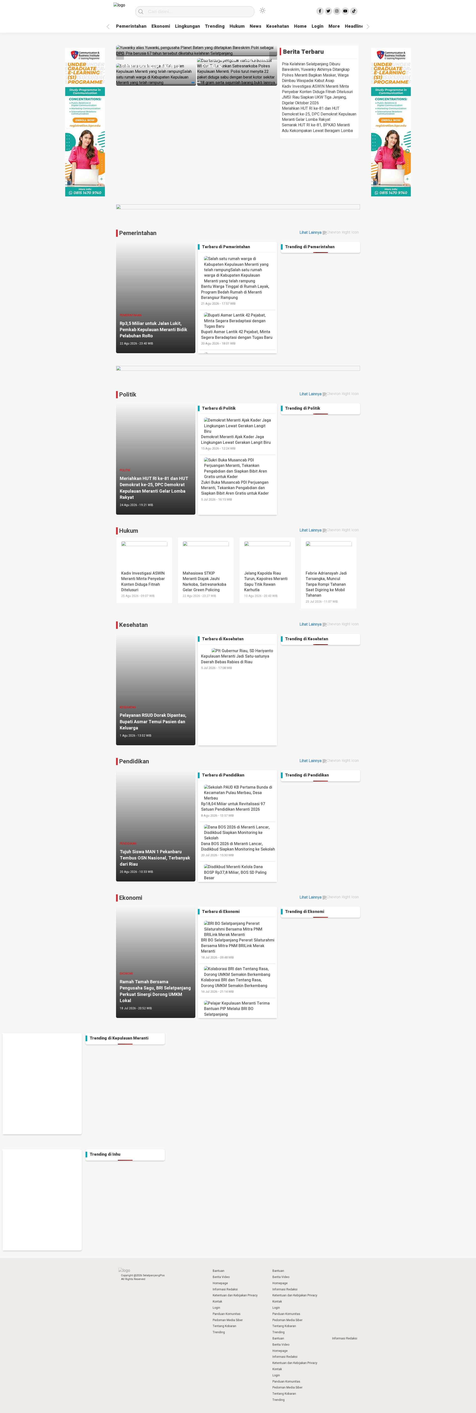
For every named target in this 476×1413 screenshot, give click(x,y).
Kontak (217, 1301)
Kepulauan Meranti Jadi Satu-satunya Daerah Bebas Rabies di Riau (235, 661)
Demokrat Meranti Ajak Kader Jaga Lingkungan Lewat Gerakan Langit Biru (236, 442)
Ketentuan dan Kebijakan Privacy (235, 1295)
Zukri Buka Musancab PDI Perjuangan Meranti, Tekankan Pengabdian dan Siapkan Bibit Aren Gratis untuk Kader (235, 491)
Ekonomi (160, 26)
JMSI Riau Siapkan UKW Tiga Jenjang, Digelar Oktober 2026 (314, 100)
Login (318, 26)
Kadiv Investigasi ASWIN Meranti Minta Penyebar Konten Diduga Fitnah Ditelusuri (317, 89)
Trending (215, 26)
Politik (127, 394)
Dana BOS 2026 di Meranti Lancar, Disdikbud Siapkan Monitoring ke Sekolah (238, 849)
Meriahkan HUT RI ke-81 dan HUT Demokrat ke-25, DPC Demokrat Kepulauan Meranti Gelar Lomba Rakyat (319, 114)
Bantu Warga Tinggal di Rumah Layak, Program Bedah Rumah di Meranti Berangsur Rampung (235, 295)
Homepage (220, 1283)
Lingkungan (187, 26)
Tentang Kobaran (224, 1326)
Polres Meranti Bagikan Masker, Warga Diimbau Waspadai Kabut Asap (315, 78)
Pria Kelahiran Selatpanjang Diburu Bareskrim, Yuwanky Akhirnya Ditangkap (316, 67)
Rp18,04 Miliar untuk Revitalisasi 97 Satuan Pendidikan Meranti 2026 (233, 809)
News (255, 26)
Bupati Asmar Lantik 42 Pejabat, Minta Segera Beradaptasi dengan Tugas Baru (236, 337)
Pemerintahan (131, 26)
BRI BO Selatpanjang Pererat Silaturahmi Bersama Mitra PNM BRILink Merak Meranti (237, 948)
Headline (354, 26)
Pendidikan (134, 761)
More (334, 26)
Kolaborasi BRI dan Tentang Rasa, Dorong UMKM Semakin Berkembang (234, 985)
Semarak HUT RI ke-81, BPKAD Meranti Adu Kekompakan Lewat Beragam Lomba (317, 127)
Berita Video (221, 1277)
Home (300, 26)
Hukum (237, 26)
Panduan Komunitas (226, 1314)
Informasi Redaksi (225, 1289)
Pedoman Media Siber (228, 1320)
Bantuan (218, 1271)
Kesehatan (277, 26)
